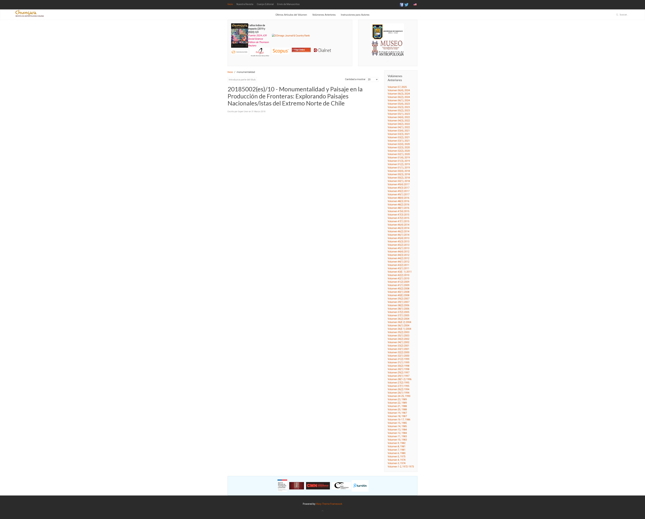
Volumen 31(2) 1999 (398, 359)
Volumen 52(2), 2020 (399, 150)
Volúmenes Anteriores (324, 14)
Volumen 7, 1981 (396, 449)
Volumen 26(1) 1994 (398, 392)
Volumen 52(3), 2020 (399, 147)
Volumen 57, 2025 (397, 87)
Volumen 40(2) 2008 (398, 288)
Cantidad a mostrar (355, 79)
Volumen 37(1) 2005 (398, 315)
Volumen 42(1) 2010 (398, 278)
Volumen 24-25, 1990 (399, 396)
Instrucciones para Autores (355, 14)
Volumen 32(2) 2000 (398, 352)
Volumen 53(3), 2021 (399, 134)
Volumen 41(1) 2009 (398, 285)
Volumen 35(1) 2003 (398, 335)
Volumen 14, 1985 (397, 426)
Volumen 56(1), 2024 (399, 100)
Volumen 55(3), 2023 (399, 107)
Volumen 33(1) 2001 (398, 349)
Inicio (230, 4)
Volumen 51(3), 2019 (399, 161)
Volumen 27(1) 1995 (398, 386)
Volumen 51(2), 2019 (399, 164)
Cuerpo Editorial (265, 4)
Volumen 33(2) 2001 (398, 345)
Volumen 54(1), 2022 (399, 127)
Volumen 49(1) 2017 (398, 194)
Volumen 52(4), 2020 (399, 144)
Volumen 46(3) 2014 (398, 228)
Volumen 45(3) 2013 (398, 241)
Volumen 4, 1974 (396, 460)
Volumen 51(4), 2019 (399, 157)
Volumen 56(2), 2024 (399, 97)
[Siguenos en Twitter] (406, 4)
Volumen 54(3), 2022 (399, 120)
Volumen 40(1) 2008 (398, 292)
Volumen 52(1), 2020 (399, 154)
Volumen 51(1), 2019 (399, 167)
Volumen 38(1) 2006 (398, 308)
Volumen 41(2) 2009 (398, 281)
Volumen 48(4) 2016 (398, 198)
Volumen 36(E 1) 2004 (399, 329)
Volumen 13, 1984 (397, 429)
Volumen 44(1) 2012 (398, 261)
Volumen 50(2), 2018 (399, 177)
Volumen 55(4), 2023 (399, 103)
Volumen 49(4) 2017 (398, 184)
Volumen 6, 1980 (396, 453)
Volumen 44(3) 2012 (398, 255)
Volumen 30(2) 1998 (398, 365)
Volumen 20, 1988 (397, 409)
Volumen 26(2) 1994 (398, 389)
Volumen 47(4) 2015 (398, 211)
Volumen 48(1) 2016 (398, 208)
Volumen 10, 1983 (397, 439)
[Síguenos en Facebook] (402, 4)
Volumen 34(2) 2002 (398, 339)
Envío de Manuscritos (288, 4)
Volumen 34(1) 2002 (398, 342)
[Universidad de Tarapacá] (387, 31)
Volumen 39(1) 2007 (398, 302)
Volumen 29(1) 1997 (398, 376)
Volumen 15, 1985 (397, 423)
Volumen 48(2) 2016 (398, 204)
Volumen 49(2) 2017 (398, 191)
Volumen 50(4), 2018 (399, 171)
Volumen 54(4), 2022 (399, 117)
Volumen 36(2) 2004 (398, 318)
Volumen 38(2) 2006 (398, 305)
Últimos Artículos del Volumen (291, 14)
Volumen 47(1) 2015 (398, 221)
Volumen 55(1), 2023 (399, 114)
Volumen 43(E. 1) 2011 (400, 271)
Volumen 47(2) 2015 (398, 218)
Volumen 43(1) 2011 (398, 268)
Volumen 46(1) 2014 (398, 234)
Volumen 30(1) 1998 (398, 369)
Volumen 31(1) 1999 (398, 362)
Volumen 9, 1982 (396, 443)
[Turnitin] (360, 485)
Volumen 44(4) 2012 (398, 251)
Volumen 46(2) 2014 (398, 231)
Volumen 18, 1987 (397, 416)
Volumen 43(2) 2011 (398, 265)
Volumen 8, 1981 (396, 446)
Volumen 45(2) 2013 (398, 245)
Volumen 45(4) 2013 (398, 238)
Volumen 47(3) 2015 (398, 214)
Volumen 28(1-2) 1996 (400, 379)
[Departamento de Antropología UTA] (388, 53)
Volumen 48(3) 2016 (398, 201)
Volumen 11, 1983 (397, 436)
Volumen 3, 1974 (396, 463)
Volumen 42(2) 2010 (398, 275)
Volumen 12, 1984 (397, 433)
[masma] (388, 45)
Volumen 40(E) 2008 (398, 295)
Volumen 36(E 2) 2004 (399, 322)
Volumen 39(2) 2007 (398, 298)
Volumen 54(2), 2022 (399, 124)
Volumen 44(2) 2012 (398, 258)
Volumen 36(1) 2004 (398, 325)
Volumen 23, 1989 (397, 399)
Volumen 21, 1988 (397, 406)
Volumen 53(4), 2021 (399, 130)
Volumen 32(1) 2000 (398, 355)
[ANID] (282, 485)
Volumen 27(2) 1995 (398, 382)
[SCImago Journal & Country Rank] (291, 35)
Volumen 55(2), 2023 (399, 110)
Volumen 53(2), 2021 (399, 137)
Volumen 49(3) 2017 (398, 187)
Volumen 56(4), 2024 (399, 90)
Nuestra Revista (244, 4)
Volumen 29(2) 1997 (398, 372)
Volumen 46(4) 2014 (398, 224)
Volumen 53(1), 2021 (399, 140)
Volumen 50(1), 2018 (399, 181)
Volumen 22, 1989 (397, 402)
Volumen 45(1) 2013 (398, 248)
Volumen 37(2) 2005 (398, 312)
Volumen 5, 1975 (396, 456)
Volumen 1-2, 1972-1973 (401, 466)
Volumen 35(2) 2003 (398, 332)
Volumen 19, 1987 (397, 413)
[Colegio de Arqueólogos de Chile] (341, 485)
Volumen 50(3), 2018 (399, 174)
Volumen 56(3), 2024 (399, 93)
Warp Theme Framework (329, 504)
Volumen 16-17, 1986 (399, 419)
